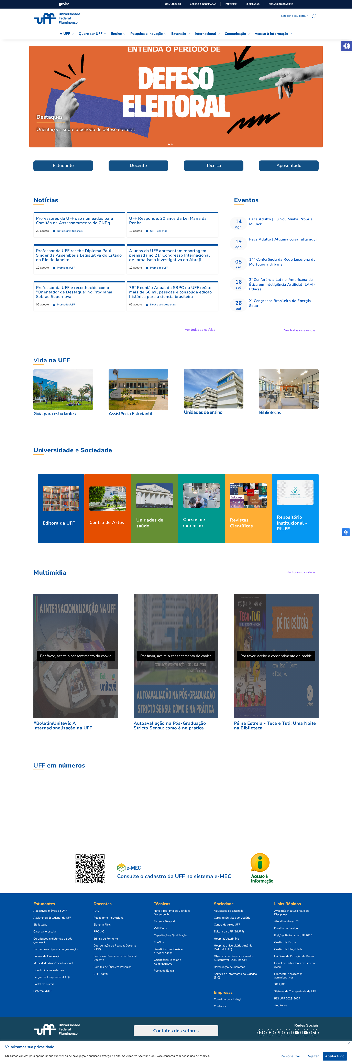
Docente (138, 166)
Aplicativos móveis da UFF (50, 911)
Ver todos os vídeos (300, 572)
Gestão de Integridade (288, 949)
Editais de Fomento (106, 939)
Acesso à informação (203, 4)
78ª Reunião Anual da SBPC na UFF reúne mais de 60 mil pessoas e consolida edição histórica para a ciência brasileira (170, 292)
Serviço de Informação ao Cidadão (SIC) (235, 975)
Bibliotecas (40, 925)
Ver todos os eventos (299, 330)
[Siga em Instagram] (261, 1032)
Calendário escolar (45, 931)
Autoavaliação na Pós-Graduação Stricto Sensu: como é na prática (170, 725)
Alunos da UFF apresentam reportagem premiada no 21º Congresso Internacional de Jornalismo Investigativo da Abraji (169, 255)
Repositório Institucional (109, 918)
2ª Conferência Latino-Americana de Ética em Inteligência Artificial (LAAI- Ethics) (282, 284)
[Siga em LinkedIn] (288, 1032)
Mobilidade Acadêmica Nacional (53, 963)
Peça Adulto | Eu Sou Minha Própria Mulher (281, 221)
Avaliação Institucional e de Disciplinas (291, 912)
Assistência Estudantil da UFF (52, 918)
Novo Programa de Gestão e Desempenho (172, 912)
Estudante (63, 166)
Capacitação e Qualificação (170, 935)
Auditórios (280, 1005)
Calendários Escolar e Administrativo (167, 961)
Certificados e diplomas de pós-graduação (53, 940)
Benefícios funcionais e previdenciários (168, 951)
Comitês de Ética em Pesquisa (112, 967)
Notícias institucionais (69, 231)
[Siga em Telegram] (315, 1032)
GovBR (64, 4)
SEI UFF (279, 984)
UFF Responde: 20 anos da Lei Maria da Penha (168, 221)
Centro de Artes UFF (227, 925)
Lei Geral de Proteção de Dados (294, 956)
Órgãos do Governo (281, 4)
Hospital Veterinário (226, 939)
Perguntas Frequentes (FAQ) (51, 977)
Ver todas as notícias (200, 329)
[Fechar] (349, 1043)
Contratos (220, 1006)
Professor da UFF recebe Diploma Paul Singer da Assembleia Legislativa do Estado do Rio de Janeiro (79, 255)
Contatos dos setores (176, 1031)
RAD (96, 911)
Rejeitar (313, 1056)
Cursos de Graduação (46, 956)
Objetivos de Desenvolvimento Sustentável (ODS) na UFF (233, 958)
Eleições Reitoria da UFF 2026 (293, 935)
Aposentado (288, 166)
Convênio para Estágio (228, 999)
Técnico (213, 166)
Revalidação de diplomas (229, 967)
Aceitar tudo (334, 1056)
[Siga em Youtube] (297, 1032)
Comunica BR (173, 4)
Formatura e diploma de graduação (55, 949)
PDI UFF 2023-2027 (287, 998)
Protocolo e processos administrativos (288, 975)
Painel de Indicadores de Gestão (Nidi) (294, 965)
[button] (346, 46)
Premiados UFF (66, 268)
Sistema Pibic (102, 925)
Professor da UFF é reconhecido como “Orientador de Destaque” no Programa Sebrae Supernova (74, 292)
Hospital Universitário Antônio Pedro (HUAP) (233, 947)
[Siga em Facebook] (270, 1032)
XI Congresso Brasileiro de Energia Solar (280, 303)
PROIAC (99, 931)
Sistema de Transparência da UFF (295, 991)
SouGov (159, 942)
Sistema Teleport (164, 921)
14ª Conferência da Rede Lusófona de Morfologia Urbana (282, 262)
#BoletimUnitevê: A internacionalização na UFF (62, 725)
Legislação (253, 4)
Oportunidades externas (48, 970)
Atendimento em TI (286, 921)
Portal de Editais (43, 984)
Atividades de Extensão (228, 911)
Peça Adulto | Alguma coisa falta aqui (283, 239)
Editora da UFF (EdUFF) (229, 931)
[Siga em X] (279, 1032)
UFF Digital (101, 974)
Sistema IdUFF (42, 991)
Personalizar (290, 1056)
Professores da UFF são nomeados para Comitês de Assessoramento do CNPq (74, 221)
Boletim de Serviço (286, 928)
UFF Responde (158, 231)
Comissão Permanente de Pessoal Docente (115, 958)
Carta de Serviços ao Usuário (232, 918)
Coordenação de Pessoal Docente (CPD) (115, 947)
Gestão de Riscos (285, 942)
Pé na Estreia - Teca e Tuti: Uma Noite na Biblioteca (275, 725)
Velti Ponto (161, 928)
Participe (231, 4)
